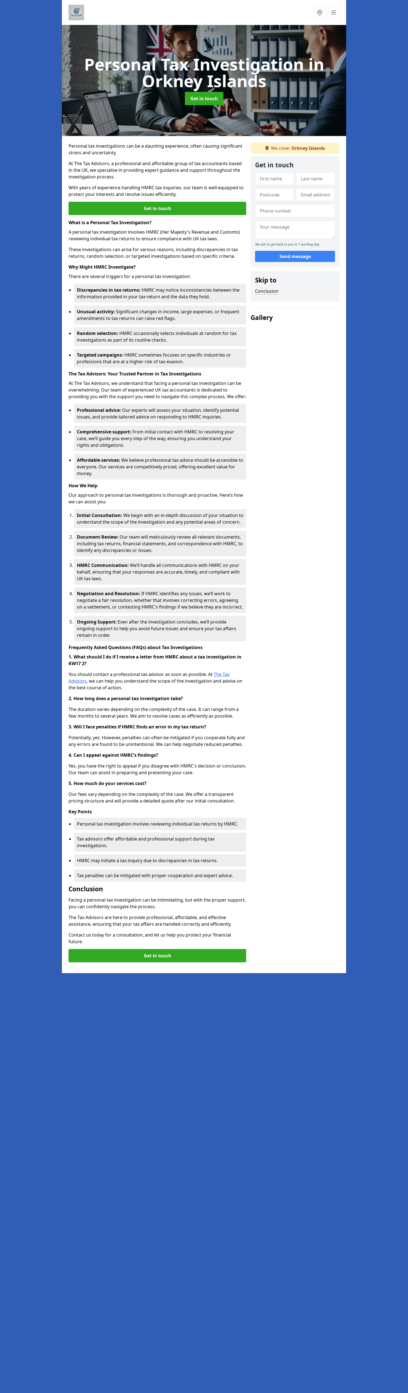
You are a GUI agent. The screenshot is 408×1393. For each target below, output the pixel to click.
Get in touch (204, 98)
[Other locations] (320, 12)
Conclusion (266, 291)
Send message (295, 257)
